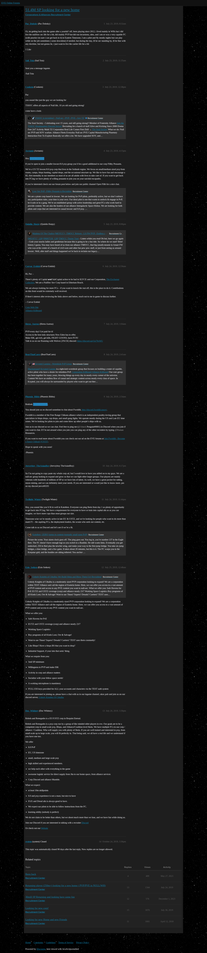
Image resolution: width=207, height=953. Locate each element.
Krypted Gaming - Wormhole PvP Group (53, 364)
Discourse (41, 949)
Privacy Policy (82, 942)
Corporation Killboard (82, 372)
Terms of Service (65, 942)
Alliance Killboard (33, 310)
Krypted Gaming (48, 369)
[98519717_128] (35, 238)
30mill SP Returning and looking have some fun (50, 896)
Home (28, 942)
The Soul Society (99, 129)
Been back (30, 874)
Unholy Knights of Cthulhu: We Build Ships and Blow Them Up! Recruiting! (67, 577)
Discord (85, 823)
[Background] (34, 369)
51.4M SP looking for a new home (52, 10)
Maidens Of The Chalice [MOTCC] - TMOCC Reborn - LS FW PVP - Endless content (70, 233)
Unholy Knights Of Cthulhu (51, 697)
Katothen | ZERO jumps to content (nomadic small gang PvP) (59, 534)
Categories (38, 942)
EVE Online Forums (10, 3)
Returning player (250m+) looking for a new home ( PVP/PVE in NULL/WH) (65, 885)
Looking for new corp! (37, 908)
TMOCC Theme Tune (69, 238)
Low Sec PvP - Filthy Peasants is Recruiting (52, 191)
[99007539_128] (50, 238)
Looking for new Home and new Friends (46, 919)
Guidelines (50, 942)
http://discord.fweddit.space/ (94, 410)
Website (44, 828)
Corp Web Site (31, 307)
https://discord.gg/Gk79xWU (90, 341)
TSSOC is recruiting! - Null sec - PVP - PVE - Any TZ (59, 118)
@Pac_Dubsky (37, 158)
